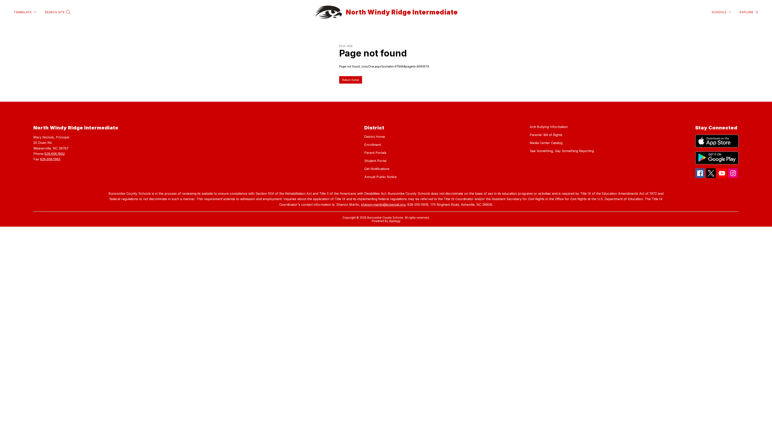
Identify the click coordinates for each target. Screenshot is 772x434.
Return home (350, 80)
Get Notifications (376, 169)
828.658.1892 (54, 154)
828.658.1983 (50, 159)
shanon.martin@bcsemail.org (383, 205)
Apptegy (394, 221)
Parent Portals (375, 153)
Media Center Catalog (546, 143)
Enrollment (372, 145)
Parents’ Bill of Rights (546, 135)
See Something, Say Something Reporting (562, 151)
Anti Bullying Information (549, 127)
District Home (374, 137)
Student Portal (375, 161)
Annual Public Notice (380, 177)
